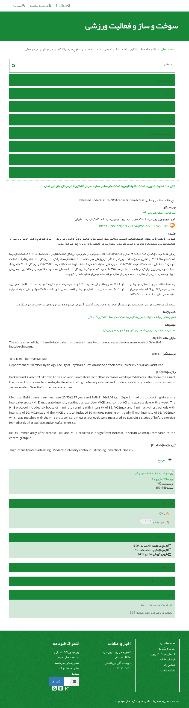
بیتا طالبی (170, 212)
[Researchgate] (67, 689)
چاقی (91, 317)
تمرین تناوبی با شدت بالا (161, 317)
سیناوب (120, 701)
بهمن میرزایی (155, 212)
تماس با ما (165, 173)
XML (162, 514)
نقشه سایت (167, 670)
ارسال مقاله (164, 147)
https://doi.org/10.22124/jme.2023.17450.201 (134, 226)
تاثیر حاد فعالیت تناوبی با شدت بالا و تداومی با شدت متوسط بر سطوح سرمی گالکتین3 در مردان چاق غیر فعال (109, 186)
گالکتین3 (101, 317)
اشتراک (56, 681)
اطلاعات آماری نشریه (158, 120)
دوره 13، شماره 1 (162, 479)
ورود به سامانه (39, 6)
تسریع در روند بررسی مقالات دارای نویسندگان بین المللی (116, 657)
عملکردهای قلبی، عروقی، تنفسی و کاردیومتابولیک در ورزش (139, 330)
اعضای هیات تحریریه (162, 654)
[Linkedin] (60, 689)
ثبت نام (17, 6)
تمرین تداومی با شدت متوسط (127, 317)
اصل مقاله (154, 522)
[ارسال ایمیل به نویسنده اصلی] (144, 211)
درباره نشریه (167, 648)
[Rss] (54, 689)
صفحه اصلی (168, 49)
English (61, 6)
